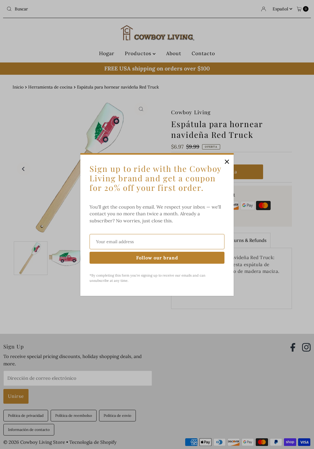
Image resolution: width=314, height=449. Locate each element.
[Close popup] (226, 161)
